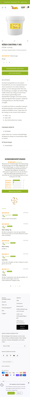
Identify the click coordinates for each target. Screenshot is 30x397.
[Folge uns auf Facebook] (3, 355)
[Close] (28, 383)
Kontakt (4, 302)
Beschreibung (6, 80)
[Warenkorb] (27, 7)
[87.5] (14, 200)
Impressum (20, 303)
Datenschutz (20, 306)
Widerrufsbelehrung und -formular (22, 310)
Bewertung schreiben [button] (15, 191)
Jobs (3, 310)
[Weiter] (27, 41)
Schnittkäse (8, 131)
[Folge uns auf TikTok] (17, 355)
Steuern (10, 50)
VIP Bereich (5, 136)
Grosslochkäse (8, 145)
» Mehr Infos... (24, 2)
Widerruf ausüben (22, 327)
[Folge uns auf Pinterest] (10, 355)
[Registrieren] (24, 346)
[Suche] (5, 7)
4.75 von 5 (19, 162)
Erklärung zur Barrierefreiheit (21, 322)
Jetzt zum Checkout (15, 73)
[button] (5, 56)
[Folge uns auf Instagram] (7, 355)
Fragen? (4, 313)
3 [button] (15, 286)
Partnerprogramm (6, 307)
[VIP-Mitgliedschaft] (22, 7)
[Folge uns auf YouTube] (14, 355)
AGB (18, 300)
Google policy (14, 390)
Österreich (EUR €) (7, 361)
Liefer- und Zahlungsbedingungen (22, 316)
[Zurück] (2, 41)
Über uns (4, 305)
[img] (5, 213)
